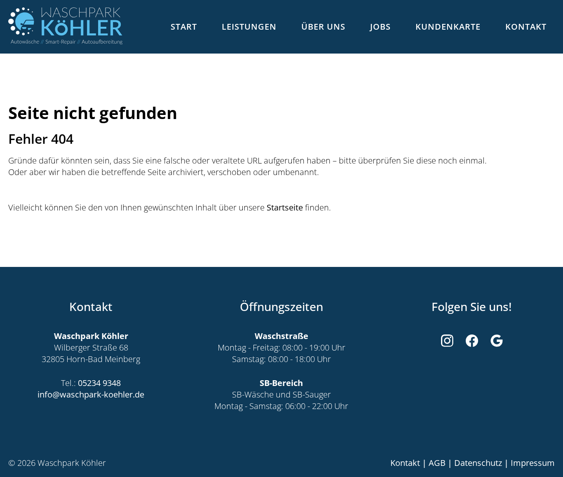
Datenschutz (478, 463)
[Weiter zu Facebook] (472, 340)
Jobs (380, 26)
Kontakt (526, 26)
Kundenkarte (448, 26)
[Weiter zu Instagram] (447, 340)
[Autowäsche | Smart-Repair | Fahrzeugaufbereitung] (65, 27)
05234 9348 (99, 383)
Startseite (285, 208)
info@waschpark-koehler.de (91, 395)
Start (184, 26)
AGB (437, 463)
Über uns (323, 26)
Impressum (533, 463)
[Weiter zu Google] (496, 340)
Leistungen (249, 26)
